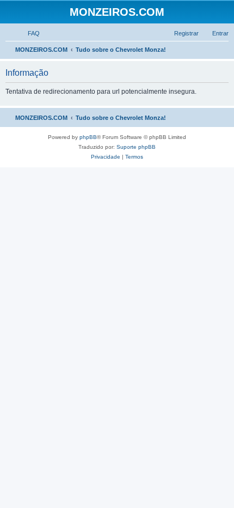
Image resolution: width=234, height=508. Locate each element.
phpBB (88, 137)
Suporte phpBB (136, 147)
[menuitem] (29, 33)
